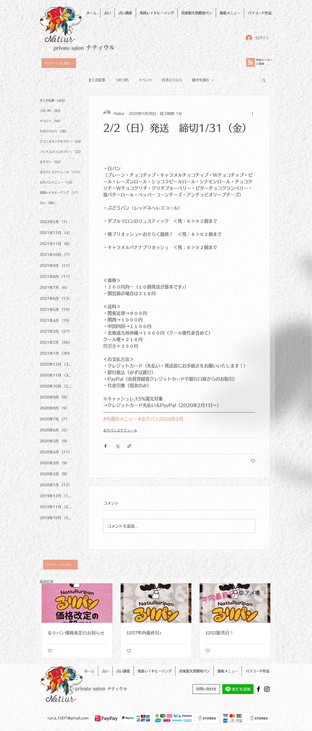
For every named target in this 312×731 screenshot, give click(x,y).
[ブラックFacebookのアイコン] (258, 689)
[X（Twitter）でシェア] (117, 446)
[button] (264, 80)
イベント (145, 80)
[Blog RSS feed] (250, 62)
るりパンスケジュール (120, 430)
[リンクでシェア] (129, 446)
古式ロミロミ (172, 80)
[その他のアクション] (252, 113)
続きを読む (200, 80)
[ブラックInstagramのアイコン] (267, 689)
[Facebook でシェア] (105, 446)
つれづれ (122, 80)
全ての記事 (96, 80)
